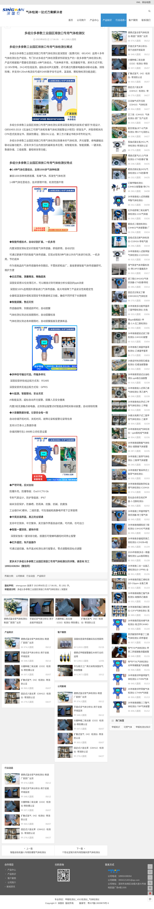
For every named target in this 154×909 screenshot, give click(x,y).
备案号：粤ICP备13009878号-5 (94, 903)
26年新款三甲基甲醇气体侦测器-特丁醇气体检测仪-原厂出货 (138, 515)
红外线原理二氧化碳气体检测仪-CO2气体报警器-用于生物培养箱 (138, 214)
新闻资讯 (11, 886)
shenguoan (21, 585)
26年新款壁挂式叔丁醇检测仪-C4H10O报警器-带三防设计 (138, 337)
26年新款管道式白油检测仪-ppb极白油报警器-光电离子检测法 (138, 378)
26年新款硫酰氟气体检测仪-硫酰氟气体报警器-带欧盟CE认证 (138, 446)
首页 (70, 20)
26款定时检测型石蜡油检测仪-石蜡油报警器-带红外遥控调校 (138, 364)
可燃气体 (128, 727)
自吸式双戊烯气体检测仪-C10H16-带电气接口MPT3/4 (138, 241)
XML (138, 2)
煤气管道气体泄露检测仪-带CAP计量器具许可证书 (138, 269)
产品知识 (107, 20)
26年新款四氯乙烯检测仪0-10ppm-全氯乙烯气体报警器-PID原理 (138, 583)
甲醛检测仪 (70, 899)
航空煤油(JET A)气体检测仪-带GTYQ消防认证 (138, 132)
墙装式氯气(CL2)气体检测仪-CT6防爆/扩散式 (138, 159)
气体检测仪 (94, 899)
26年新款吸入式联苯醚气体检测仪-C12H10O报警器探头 (138, 255)
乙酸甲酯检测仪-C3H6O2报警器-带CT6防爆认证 (138, 187)
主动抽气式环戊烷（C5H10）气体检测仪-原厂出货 (137, 105)
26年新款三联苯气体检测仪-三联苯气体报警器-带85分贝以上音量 (138, 460)
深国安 (61, 903)
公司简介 (81, 20)
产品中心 (94, 20)
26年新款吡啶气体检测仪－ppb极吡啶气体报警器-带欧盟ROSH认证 (138, 433)
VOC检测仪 (82, 899)
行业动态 (120, 20)
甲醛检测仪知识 (143, 727)
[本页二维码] (150, 899)
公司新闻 (20, 576)
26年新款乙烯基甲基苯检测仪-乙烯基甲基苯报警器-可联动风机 (138, 351)
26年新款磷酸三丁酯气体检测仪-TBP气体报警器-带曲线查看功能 (139, 706)
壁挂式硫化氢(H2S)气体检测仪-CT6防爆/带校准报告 (138, 173)
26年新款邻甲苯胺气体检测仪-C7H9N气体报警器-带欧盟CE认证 (138, 693)
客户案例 (133, 20)
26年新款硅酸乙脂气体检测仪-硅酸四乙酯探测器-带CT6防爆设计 (138, 597)
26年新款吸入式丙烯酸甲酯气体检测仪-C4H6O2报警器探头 (138, 200)
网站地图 (146, 2)
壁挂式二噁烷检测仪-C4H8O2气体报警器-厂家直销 (139, 228)
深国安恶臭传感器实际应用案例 (88, 639)
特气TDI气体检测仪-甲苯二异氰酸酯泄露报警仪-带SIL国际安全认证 (138, 652)
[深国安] (32, 14)
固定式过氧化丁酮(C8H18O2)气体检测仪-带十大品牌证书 (137, 296)
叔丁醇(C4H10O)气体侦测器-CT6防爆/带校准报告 (138, 282)
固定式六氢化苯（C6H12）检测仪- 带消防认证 (138, 91)
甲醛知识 (116, 727)
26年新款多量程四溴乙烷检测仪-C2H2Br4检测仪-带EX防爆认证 (138, 542)
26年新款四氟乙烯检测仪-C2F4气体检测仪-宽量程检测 (138, 611)
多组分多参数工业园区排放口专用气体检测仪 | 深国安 (42, 589)
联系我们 (146, 20)
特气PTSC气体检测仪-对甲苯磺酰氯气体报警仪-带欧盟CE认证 (138, 665)
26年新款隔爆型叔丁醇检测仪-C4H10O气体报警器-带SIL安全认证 (139, 529)
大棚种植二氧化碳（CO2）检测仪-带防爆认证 (67, 622)
